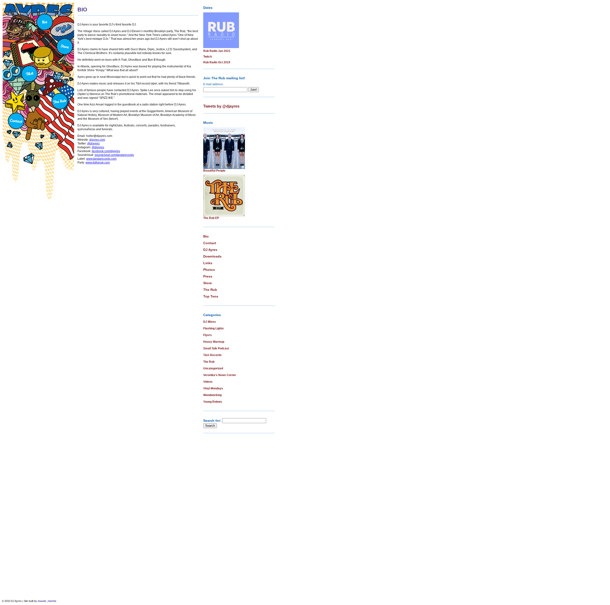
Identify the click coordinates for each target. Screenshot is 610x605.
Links (207, 263)
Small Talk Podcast (216, 348)
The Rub (210, 290)
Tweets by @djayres (221, 106)
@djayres (93, 143)
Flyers (207, 335)
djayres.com (97, 139)
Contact (209, 243)
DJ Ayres (210, 250)
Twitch (207, 56)
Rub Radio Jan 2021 (216, 51)
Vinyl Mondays (213, 388)
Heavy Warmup (213, 341)
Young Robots (212, 401)
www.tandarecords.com (101, 158)
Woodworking (212, 395)
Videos (208, 381)
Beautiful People (214, 170)
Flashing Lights (213, 328)
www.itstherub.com (98, 162)
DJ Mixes (209, 321)
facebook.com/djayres (106, 151)
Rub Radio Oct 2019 (216, 62)
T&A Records (212, 355)
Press (207, 276)
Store (207, 283)
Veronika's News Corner (219, 375)
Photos (209, 270)
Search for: (212, 420)
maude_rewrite (47, 601)
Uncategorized (213, 368)
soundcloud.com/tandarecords (114, 155)
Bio (206, 236)
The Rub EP (211, 218)
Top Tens (210, 296)
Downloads (212, 256)
